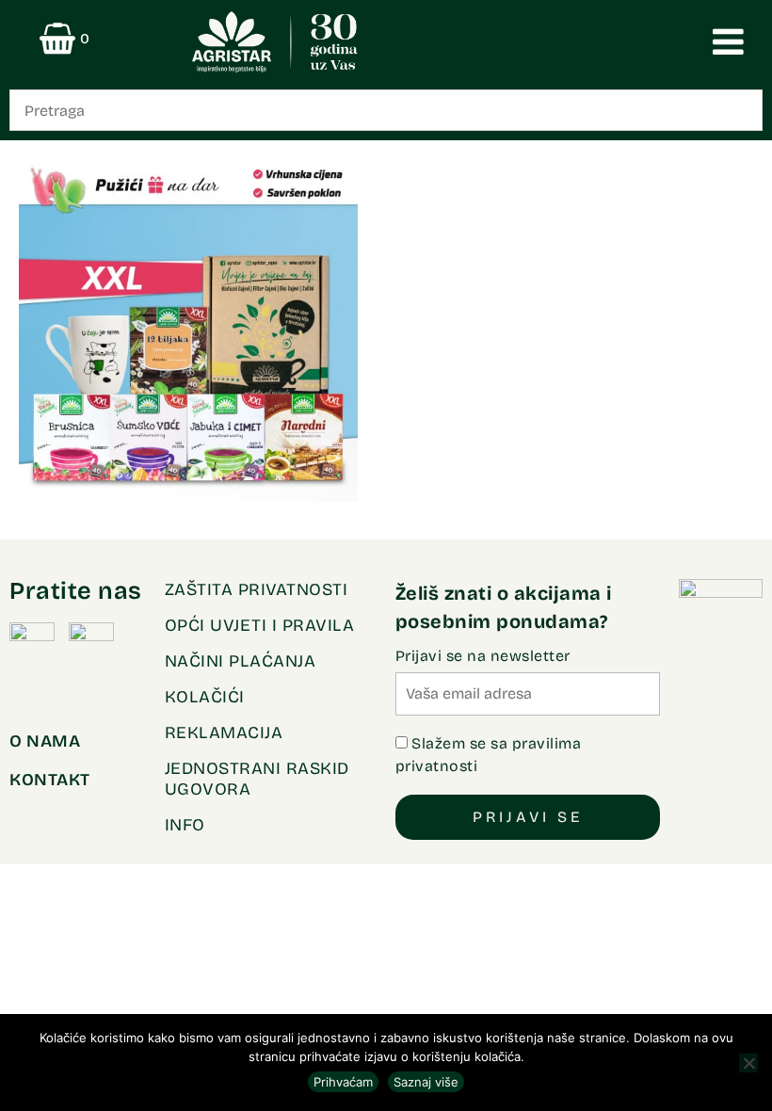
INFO (185, 824)
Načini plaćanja (240, 661)
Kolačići (205, 696)
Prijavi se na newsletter (483, 656)
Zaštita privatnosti (256, 589)
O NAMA (44, 741)
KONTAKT (49, 779)
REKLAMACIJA (224, 732)
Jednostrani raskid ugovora (257, 778)
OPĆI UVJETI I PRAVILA (260, 625)
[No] (748, 1063)
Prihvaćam (343, 1081)
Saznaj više (426, 1081)
